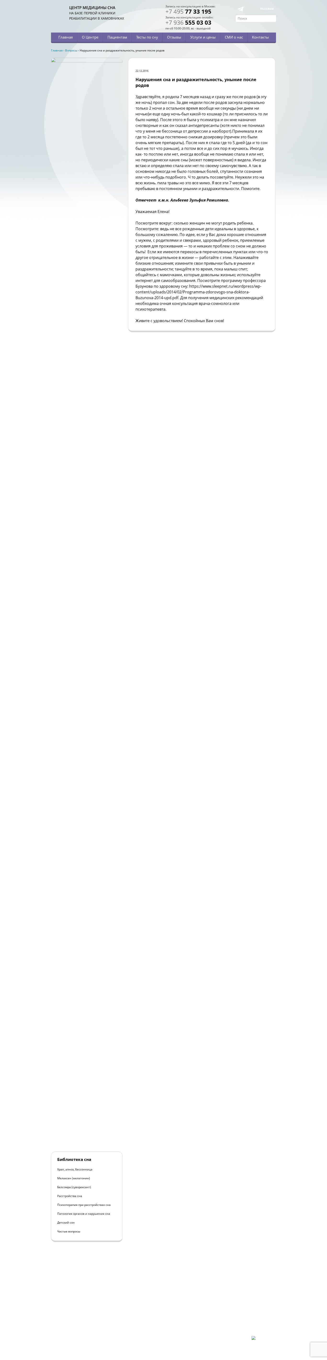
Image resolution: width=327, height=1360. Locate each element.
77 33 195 (188, 11)
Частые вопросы (68, 1231)
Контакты (260, 37)
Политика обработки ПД (85, 1324)
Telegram (267, 9)
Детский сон (66, 1222)
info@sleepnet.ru (80, 1316)
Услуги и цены (203, 37)
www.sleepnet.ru (84, 1312)
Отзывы (174, 37)
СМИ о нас (234, 37)
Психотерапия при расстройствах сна (84, 1205)
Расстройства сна (69, 1196)
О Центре (90, 37)
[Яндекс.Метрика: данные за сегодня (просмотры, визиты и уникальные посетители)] (264, 1340)
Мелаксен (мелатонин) (73, 1178)
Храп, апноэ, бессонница (74, 1169)
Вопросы (71, 50)
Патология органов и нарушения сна (83, 1214)
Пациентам (117, 37)
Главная (65, 37)
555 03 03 (188, 22)
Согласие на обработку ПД (86, 1328)
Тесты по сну (147, 37)
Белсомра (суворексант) (74, 1187)
